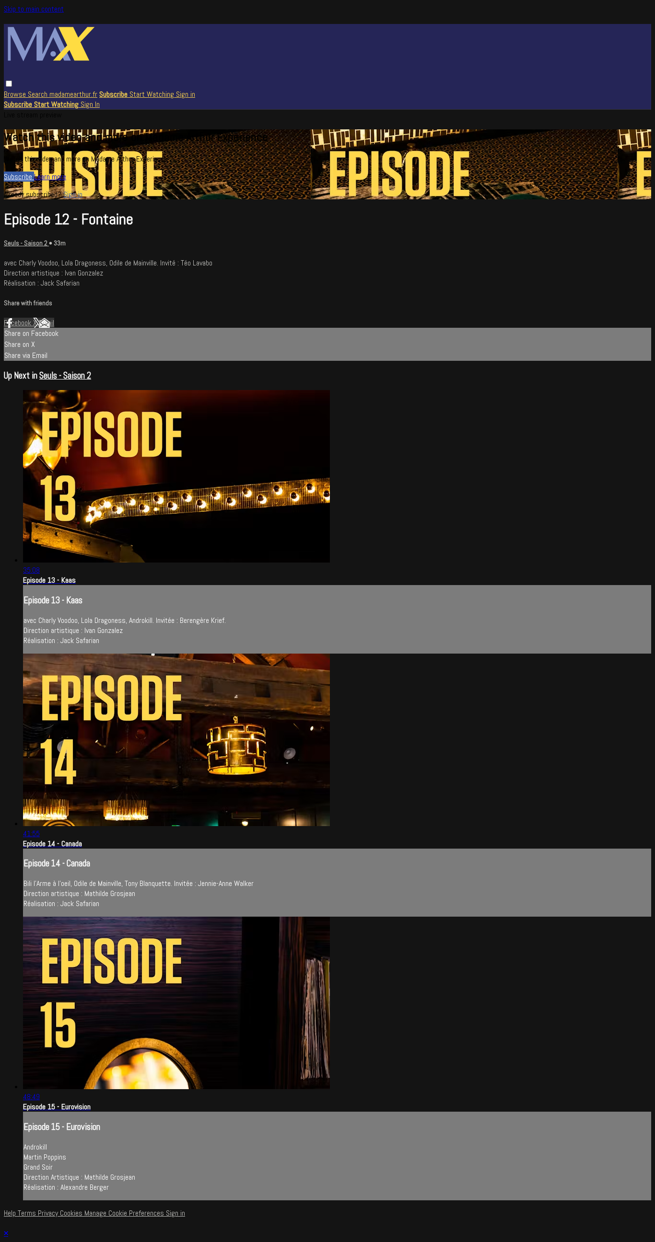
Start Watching (152, 94)
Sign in (185, 94)
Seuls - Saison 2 (26, 243)
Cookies (72, 1213)
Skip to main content (34, 9)
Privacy (49, 1213)
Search (38, 94)
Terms (28, 1213)
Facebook (18, 323)
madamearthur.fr (73, 94)
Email (46, 323)
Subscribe (19, 177)
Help (11, 1213)
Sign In (90, 104)
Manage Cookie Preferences (125, 1213)
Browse (16, 94)
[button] (9, 83)
